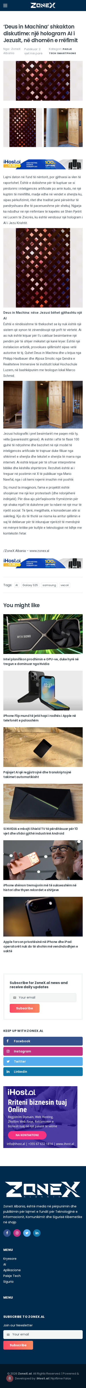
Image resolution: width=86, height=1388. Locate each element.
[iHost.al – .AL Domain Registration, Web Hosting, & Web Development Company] (40, 1117)
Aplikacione (12, 1270)
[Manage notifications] (9, 1378)
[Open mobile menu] (5, 5)
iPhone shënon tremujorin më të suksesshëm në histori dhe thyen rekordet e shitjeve (40, 887)
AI (16, 585)
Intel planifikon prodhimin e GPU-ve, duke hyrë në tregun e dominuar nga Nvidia (41, 661)
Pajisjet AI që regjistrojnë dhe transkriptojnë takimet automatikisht (37, 774)
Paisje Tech (12, 1276)
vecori (65, 585)
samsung (49, 585)
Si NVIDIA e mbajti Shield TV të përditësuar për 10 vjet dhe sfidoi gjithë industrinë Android (40, 831)
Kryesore (10, 1258)
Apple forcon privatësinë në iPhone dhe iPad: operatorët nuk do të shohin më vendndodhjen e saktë (40, 946)
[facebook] (7, 1233)
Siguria (8, 1281)
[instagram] (17, 1233)
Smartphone (66, 53)
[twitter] (27, 1233)
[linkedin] (37, 1233)
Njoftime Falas (61, 1378)
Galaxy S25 (30, 585)
